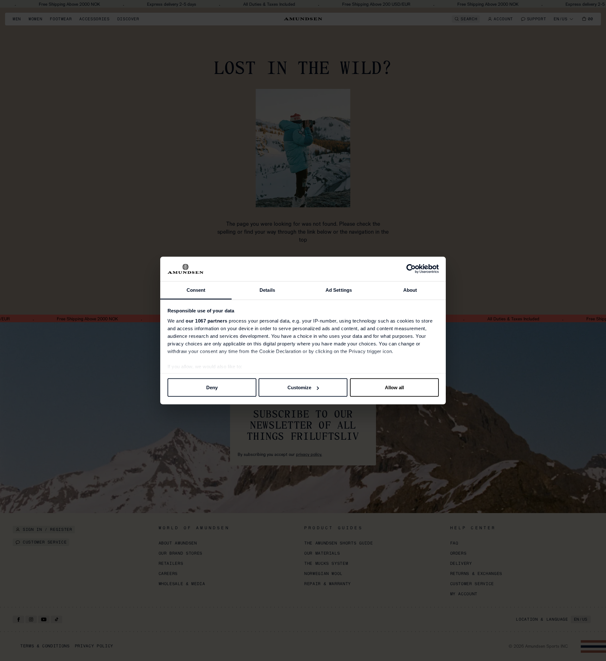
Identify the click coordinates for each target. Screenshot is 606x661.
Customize (299, 387)
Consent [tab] (196, 289)
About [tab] (410, 289)
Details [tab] (267, 289)
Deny (212, 387)
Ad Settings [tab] (339, 289)
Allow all (394, 387)
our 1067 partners (206, 320)
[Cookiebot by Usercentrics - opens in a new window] (411, 269)
